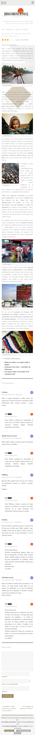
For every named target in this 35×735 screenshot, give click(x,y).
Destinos (18, 33)
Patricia (4, 520)
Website (4, 691)
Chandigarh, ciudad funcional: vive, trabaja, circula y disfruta (9, 708)
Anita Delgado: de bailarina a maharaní (26, 707)
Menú (33, 2)
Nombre (5, 676)
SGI (12, 33)
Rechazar (17, 733)
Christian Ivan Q (7, 577)
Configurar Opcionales (23, 730)
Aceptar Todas (9, 730)
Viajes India (13, 36)
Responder (19, 394)
